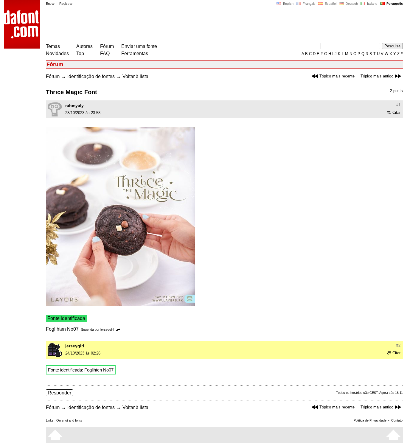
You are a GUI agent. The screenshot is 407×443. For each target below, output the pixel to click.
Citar (396, 112)
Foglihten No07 (62, 329)
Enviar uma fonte (139, 46)
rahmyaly (74, 105)
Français (308, 3)
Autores (84, 46)
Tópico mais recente (337, 76)
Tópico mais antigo (377, 76)
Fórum (107, 46)
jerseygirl (107, 329)
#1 (398, 105)
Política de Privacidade (370, 420)
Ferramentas (134, 53)
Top (80, 53)
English (287, 3)
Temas (53, 46)
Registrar (66, 3)
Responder (59, 392)
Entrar (50, 3)
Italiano (371, 3)
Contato (397, 420)
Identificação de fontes (91, 76)
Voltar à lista (135, 76)
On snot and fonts (69, 420)
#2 (398, 345)
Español (330, 3)
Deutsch (351, 3)
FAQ (105, 53)
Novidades (57, 53)
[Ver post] (119, 329)
